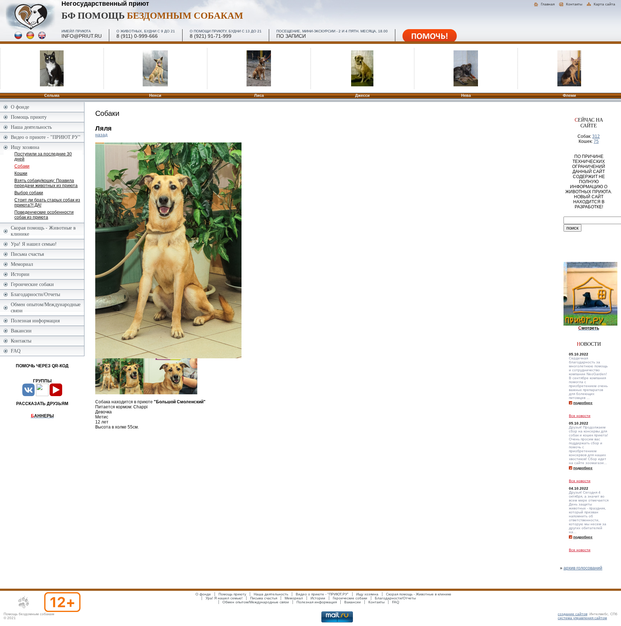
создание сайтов (572, 614)
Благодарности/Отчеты (35, 294)
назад (101, 134)
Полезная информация (35, 320)
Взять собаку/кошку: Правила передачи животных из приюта (46, 183)
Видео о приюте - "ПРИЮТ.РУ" (45, 137)
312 (596, 136)
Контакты (574, 4)
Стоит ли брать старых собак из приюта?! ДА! (47, 203)
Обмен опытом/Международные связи (45, 307)
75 (596, 141)
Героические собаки (32, 284)
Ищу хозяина (25, 147)
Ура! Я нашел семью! (34, 244)
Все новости (579, 416)
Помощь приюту (29, 117)
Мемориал (22, 264)
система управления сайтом (582, 618)
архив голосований (583, 568)
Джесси (362, 95)
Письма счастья (27, 254)
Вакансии (21, 331)
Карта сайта (604, 4)
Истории (20, 274)
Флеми (569, 95)
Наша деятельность (31, 127)
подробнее (583, 403)
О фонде (20, 107)
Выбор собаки (28, 192)
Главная (548, 4)
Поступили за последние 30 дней (43, 156)
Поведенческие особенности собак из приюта (44, 215)
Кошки (20, 173)
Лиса (259, 95)
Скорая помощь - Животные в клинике (43, 231)
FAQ (15, 351)
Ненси (155, 95)
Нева (466, 95)
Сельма (51, 95)
